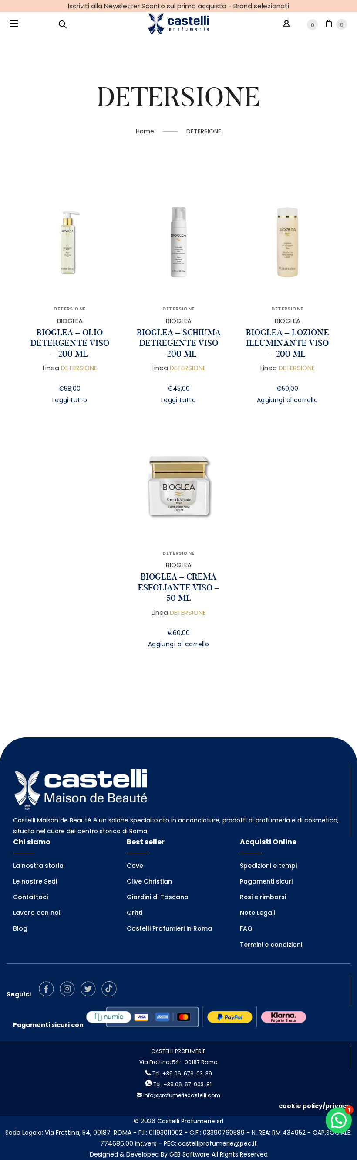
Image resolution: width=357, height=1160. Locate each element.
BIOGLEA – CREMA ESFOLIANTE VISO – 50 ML (178, 587)
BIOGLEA (70, 320)
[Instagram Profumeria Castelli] (69, 994)
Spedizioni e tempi (268, 865)
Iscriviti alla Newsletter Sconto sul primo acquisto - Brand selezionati (178, 5)
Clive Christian (149, 881)
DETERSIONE (70, 308)
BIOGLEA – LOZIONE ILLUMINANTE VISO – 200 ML (287, 343)
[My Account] (286, 23)
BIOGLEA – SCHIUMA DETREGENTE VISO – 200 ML (179, 343)
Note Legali (257, 912)
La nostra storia (38, 865)
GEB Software (189, 1154)
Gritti (134, 912)
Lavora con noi (36, 912)
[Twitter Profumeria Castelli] (90, 994)
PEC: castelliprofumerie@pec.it (210, 1143)
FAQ (246, 928)
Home (145, 131)
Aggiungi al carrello (287, 400)
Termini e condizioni (271, 944)
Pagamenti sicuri (266, 881)
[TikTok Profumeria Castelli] (111, 994)
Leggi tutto (70, 400)
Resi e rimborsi (263, 897)
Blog (20, 928)
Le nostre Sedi (35, 881)
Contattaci (30, 897)
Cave (135, 865)
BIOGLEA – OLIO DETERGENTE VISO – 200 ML (69, 343)
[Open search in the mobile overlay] (62, 24)
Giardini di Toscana (158, 897)
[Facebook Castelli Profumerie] (48, 994)
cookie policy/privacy (314, 1106)
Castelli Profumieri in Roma (169, 928)
